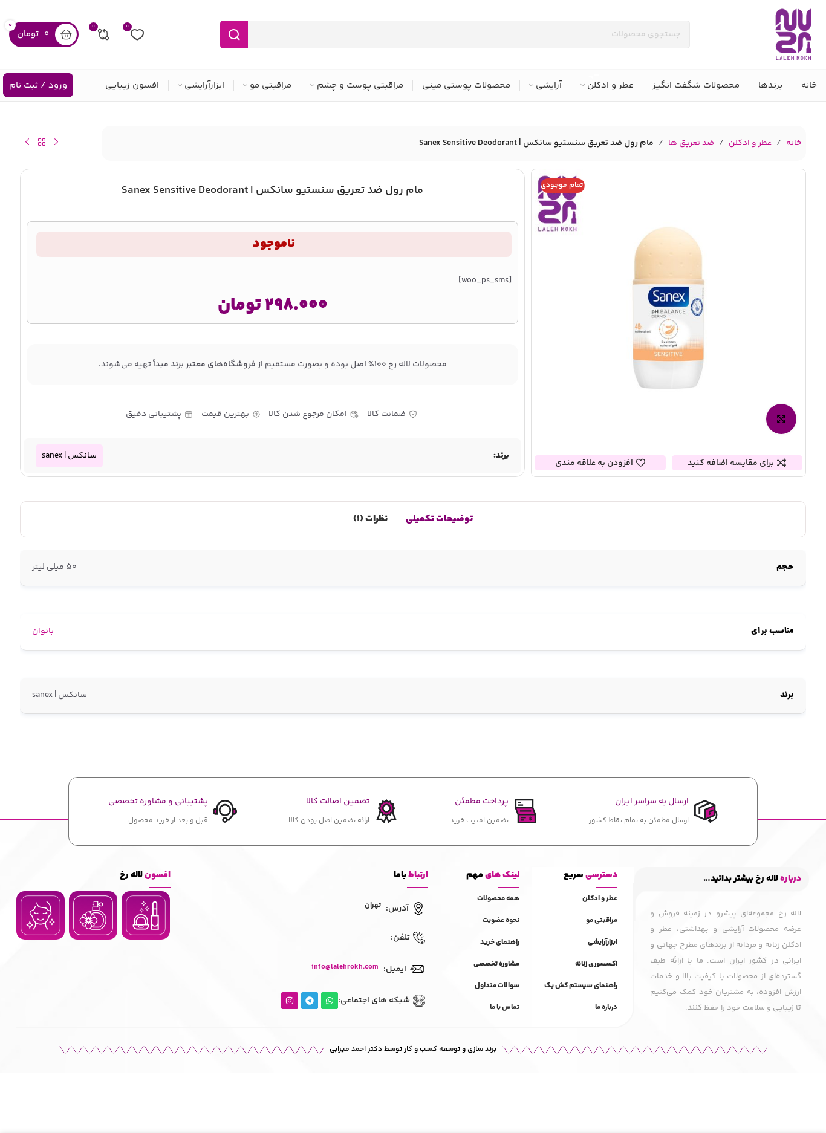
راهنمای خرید (499, 942)
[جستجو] (234, 34)
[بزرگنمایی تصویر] (781, 419)
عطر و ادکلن (750, 143)
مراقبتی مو (601, 920)
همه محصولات (498, 898)
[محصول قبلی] (56, 142)
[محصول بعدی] (27, 142)
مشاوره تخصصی (496, 964)
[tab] (439, 519)
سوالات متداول (497, 986)
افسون (145, 875)
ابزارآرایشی (602, 942)
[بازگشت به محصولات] (41, 142)
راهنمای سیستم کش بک (580, 986)
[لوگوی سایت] (793, 34)
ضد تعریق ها (691, 143)
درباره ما (606, 1007)
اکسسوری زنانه (596, 964)
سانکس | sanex (69, 456)
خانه (793, 143)
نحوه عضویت (501, 920)
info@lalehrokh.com (345, 967)
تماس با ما (504, 1007)
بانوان (43, 631)
